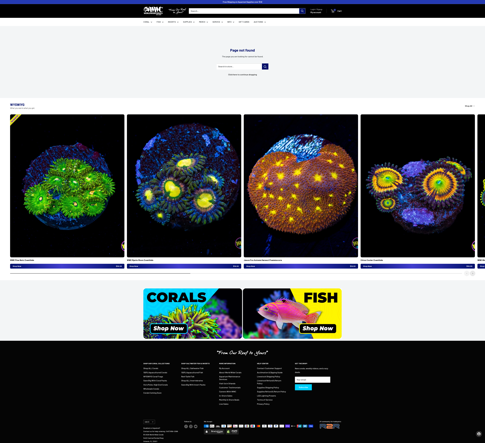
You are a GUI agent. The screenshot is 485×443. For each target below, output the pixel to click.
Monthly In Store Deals (229, 400)
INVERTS (172, 22)
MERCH (202, 22)
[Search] (302, 11)
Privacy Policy (263, 404)
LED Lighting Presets (266, 395)
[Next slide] (472, 273)
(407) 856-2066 (172, 431)
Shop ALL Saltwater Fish (192, 368)
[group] (67, 191)
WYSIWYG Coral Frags (153, 376)
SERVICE (216, 22)
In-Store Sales (225, 395)
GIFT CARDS (244, 22)
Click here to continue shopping (242, 74)
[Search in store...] (265, 66)
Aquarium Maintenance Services (229, 377)
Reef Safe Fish (187, 376)
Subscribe (303, 387)
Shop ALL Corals (150, 368)
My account (315, 12)
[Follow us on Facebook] (186, 426)
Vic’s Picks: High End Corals (155, 384)
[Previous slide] (467, 273)
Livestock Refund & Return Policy (269, 381)
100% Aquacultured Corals (155, 372)
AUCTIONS (258, 22)
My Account (224, 368)
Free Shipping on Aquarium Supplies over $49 (242, 2)
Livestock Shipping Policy (268, 376)
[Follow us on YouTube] (195, 426)
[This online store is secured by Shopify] (232, 430)
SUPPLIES (187, 22)
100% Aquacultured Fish (192, 372)
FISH (159, 22)
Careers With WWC (227, 391)
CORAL (146, 22)
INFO (229, 22)
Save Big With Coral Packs (155, 380)
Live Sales (223, 404)
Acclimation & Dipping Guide (270, 372)
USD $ (147, 422)
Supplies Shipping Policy (268, 387)
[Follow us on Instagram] (191, 426)
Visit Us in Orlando (227, 383)
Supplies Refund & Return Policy (271, 391)
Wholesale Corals (151, 389)
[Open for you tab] (479, 434)
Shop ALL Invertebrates (192, 380)
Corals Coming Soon (152, 393)
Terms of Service (265, 400)
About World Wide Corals (230, 372)
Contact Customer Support (269, 368)
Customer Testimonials (229, 387)
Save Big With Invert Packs (193, 384)
